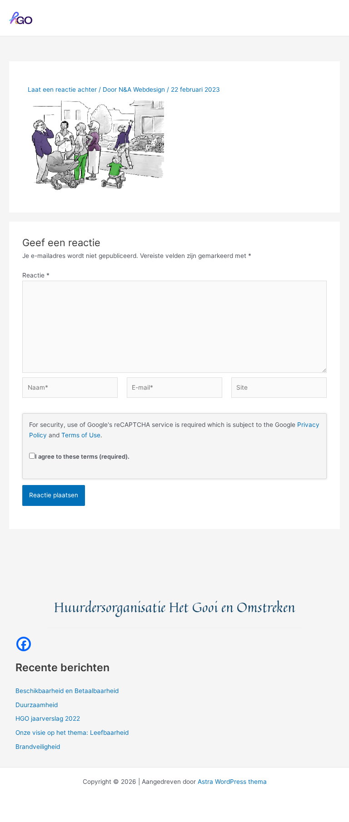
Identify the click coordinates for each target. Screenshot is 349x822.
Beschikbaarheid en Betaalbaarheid (67, 690)
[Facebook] (23, 644)
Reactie (36, 275)
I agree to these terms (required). (82, 456)
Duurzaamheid (36, 704)
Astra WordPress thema (232, 781)
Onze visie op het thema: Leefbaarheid (72, 732)
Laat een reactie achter (62, 89)
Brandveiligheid (37, 746)
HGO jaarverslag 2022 (47, 718)
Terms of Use (80, 435)
